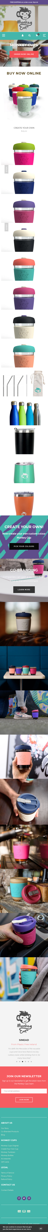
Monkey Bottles (7, 1155)
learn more (24, 590)
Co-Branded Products (10, 1132)
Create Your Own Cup (9, 1149)
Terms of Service (7, 1173)
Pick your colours (24, 546)
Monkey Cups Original (10, 1146)
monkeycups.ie (15, 1224)
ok (41, 1228)
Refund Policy (6, 1179)
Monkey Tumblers (8, 1152)
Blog (3, 1135)
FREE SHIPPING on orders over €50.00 (24, 2)
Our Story (5, 1128)
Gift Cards (5, 1162)
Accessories (6, 1159)
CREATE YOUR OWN (24, 128)
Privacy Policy (6, 1176)
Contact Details (7, 1190)
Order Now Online (24, 54)
